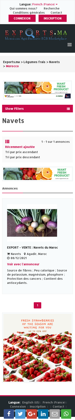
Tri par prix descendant (22, 157)
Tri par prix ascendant (21, 152)
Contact (56, 12)
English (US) (31, 402)
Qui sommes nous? (24, 8)
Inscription (52, 18)
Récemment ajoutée (20, 147)
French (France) (54, 402)
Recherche (51, 8)
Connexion (22, 18)
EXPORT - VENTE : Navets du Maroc (32, 247)
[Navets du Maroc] (37, 223)
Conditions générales (29, 12)
